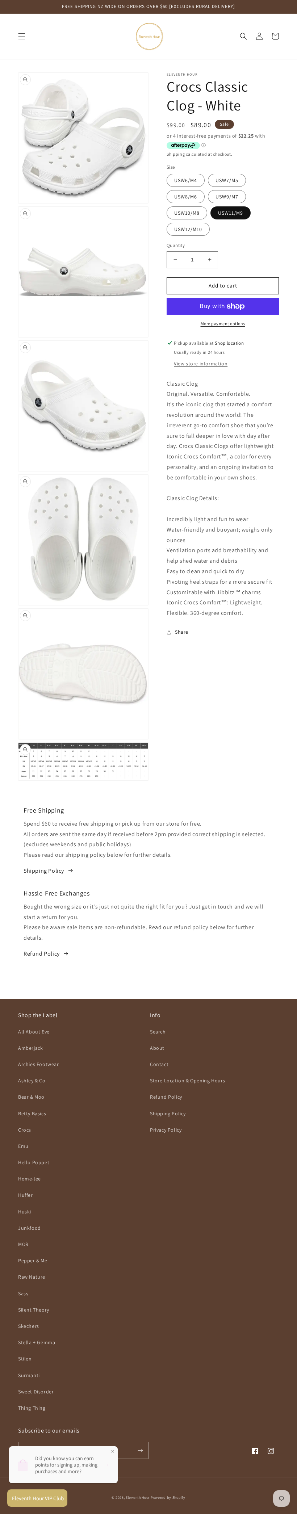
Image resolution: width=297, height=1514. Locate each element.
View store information (200, 363)
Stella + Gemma (36, 1342)
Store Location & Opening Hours (187, 1080)
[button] (22, 36)
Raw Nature (31, 1277)
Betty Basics (32, 1113)
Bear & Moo (31, 1097)
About (157, 1048)
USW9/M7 (227, 196)
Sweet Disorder (36, 1391)
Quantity (176, 245)
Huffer (25, 1195)
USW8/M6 (185, 196)
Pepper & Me (32, 1260)
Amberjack (30, 1048)
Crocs (24, 1130)
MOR (23, 1244)
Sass (23, 1293)
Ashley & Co (32, 1080)
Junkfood (29, 1228)
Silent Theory (33, 1310)
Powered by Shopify (168, 1497)
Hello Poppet (33, 1162)
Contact (159, 1064)
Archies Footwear (38, 1064)
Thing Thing (32, 1408)
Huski (24, 1211)
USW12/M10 (188, 229)
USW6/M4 (185, 180)
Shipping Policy (44, 871)
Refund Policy (42, 953)
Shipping (176, 154)
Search (158, 1031)
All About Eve (34, 1031)
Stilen (25, 1358)
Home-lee (29, 1178)
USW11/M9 (230, 213)
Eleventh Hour (138, 1497)
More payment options (223, 323)
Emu (23, 1146)
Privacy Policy (165, 1130)
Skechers (28, 1326)
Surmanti (29, 1375)
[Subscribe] (140, 1450)
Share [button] (181, 632)
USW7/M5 (227, 180)
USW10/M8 (187, 213)
